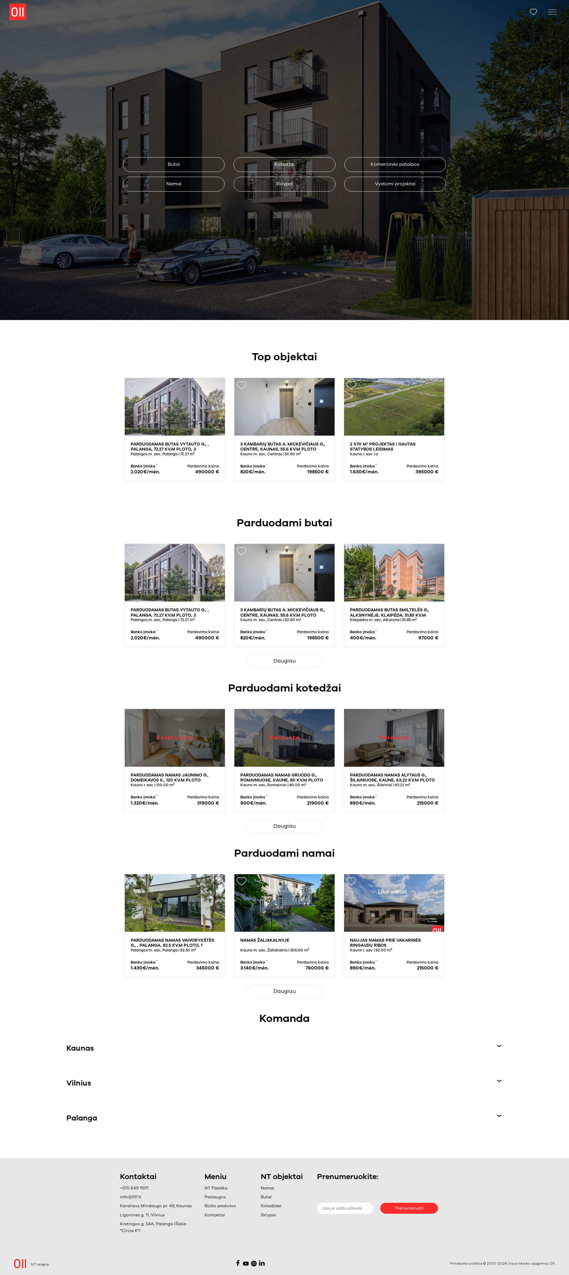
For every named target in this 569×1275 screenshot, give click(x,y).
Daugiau (285, 660)
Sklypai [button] (284, 184)
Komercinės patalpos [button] (395, 164)
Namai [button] (173, 184)
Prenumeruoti (409, 1208)
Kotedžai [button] (284, 164)
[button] (220, 1197)
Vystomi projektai (395, 184)
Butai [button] (174, 164)
